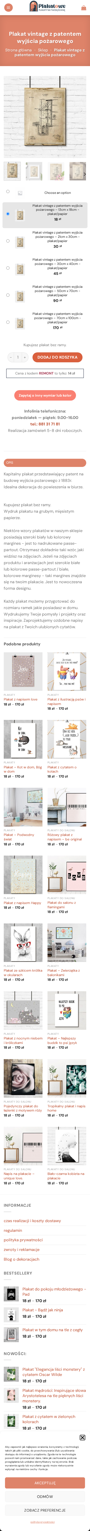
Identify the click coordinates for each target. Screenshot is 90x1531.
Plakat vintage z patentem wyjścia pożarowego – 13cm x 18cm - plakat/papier (57, 210)
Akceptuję (45, 1483)
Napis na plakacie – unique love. (19, 1176)
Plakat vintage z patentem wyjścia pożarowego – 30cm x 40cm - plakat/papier (57, 264)
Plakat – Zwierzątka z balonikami (64, 972)
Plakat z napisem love (21, 699)
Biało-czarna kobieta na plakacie (66, 1176)
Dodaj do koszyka (58, 357)
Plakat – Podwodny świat (19, 837)
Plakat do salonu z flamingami (62, 905)
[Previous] (11, 117)
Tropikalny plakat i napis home (67, 1108)
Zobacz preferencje (45, 1510)
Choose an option (57, 193)
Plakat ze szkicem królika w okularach (23, 972)
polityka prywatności (42, 1522)
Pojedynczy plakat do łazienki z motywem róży (23, 1108)
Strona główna (18, 50)
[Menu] (8, 7)
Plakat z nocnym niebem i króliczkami (23, 1040)
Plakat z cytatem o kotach (62, 769)
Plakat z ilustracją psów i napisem (67, 701)
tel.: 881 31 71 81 (45, 424)
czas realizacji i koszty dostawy (32, 1220)
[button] (82, 1437)
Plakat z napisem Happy (22, 903)
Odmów (45, 1496)
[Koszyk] (83, 7)
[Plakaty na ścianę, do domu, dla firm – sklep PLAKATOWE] (47, 7)
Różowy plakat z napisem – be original (65, 837)
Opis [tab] (9, 462)
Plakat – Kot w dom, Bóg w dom (23, 769)
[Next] (78, 117)
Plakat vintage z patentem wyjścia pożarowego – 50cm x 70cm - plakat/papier (57, 291)
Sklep (43, 50)
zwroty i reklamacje (22, 1249)
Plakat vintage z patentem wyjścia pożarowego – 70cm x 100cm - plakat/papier (57, 318)
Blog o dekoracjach (21, 1259)
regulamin (13, 1230)
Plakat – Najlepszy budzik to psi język (62, 1040)
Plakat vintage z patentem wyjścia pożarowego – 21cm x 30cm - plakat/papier (57, 237)
